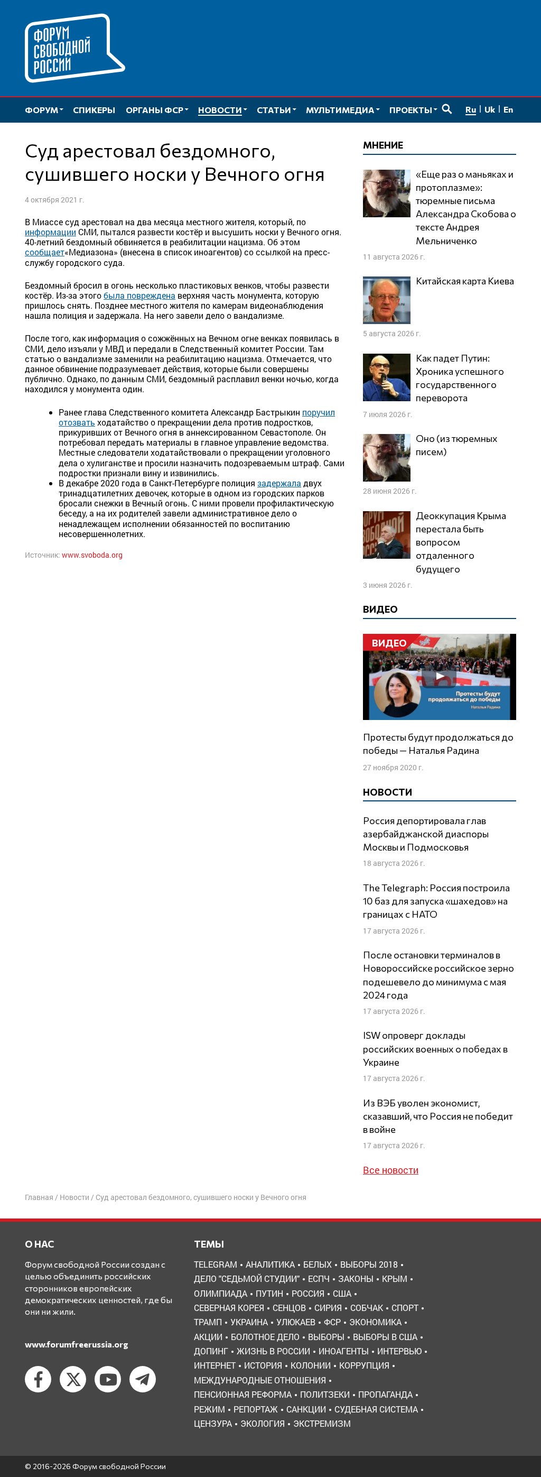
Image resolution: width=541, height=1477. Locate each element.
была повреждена (139, 295)
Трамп (208, 1321)
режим (209, 1409)
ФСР (332, 1321)
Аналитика (270, 1264)
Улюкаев (295, 1321)
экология (262, 1423)
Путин (269, 1293)
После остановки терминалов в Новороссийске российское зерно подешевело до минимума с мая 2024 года (438, 975)
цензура (213, 1423)
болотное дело (265, 1336)
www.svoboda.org (92, 555)
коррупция (364, 1365)
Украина (249, 1321)
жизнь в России (273, 1350)
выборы (326, 1336)
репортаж (256, 1409)
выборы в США (385, 1336)
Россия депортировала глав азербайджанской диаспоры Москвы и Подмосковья (426, 834)
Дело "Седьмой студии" (247, 1278)
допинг (211, 1350)
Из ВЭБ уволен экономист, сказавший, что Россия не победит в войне (438, 1116)
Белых (317, 1264)
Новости (74, 1197)
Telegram (215, 1264)
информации (50, 231)
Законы (356, 1278)
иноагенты (344, 1350)
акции (208, 1336)
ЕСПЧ (319, 1278)
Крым (394, 1278)
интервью (399, 1350)
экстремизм (322, 1423)
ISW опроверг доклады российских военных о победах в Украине (435, 1048)
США (342, 1293)
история (263, 1365)
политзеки (325, 1394)
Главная (39, 1197)
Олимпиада (220, 1293)
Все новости (390, 1170)
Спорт (404, 1307)
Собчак (366, 1307)
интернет (215, 1365)
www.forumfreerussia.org (76, 1344)
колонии (311, 1365)
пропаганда (385, 1394)
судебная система (376, 1409)
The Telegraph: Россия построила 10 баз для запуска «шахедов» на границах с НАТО (436, 901)
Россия (308, 1293)
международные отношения (260, 1380)
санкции (306, 1409)
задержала (279, 482)
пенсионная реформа (243, 1394)
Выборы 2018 (369, 1264)
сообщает (44, 251)
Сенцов (289, 1307)
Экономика (375, 1321)
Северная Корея (229, 1307)
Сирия (328, 1307)
